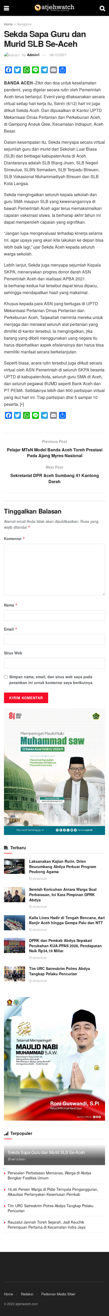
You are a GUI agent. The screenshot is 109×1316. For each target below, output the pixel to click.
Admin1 (33, 54)
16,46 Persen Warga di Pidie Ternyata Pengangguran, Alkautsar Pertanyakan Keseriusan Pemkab (53, 1192)
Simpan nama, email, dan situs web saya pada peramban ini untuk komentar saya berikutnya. (51, 679)
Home (8, 24)
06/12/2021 (57, 54)
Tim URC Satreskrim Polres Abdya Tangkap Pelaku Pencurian (59, 971)
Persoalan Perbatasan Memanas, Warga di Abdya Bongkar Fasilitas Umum (49, 1175)
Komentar (14, 538)
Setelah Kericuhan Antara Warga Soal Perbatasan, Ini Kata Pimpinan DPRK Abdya (63, 894)
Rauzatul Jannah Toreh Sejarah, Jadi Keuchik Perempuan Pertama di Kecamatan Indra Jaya (46, 1224)
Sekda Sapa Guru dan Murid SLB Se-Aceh (46, 1152)
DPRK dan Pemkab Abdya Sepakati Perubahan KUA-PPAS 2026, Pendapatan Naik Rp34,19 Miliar (65, 945)
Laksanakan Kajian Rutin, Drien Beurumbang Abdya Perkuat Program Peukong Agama (62, 866)
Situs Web (13, 652)
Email (10, 629)
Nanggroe (24, 24)
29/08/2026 (39, 879)
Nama (11, 605)
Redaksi (27, 1293)
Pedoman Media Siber (58, 1293)
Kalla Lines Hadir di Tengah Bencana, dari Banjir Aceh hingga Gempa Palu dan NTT (67, 920)
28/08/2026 (39, 930)
